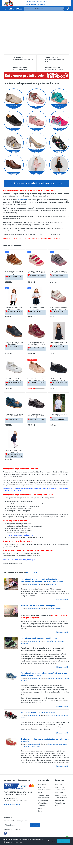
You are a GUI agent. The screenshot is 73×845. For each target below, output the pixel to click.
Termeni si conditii (43, 795)
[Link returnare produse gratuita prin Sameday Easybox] (36, 75)
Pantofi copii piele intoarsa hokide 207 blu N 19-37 (59, 379)
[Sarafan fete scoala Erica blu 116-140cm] (59, 331)
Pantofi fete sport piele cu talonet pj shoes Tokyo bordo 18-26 (36, 344)
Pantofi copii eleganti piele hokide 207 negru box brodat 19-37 (36, 415)
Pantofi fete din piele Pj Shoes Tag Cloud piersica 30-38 (36, 379)
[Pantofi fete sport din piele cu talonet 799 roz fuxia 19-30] (36, 260)
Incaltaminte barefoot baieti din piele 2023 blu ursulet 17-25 (14, 415)
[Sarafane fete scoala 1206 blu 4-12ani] (14, 439)
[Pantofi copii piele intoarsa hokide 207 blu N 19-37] (59, 368)
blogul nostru (31, 572)
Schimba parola (60, 790)
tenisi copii (51, 715)
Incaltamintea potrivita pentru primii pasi (38, 606)
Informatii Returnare (44, 803)
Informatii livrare (43, 800)
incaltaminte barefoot (54, 609)
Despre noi (41, 787)
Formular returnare (61, 798)
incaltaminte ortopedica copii (30, 746)
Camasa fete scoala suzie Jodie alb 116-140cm (14, 308)
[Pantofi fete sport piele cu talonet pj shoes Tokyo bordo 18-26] (36, 331)
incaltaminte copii (26, 611)
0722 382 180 (43, 1)
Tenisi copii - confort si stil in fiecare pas (38, 712)
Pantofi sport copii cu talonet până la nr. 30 (39, 638)
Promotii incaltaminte (44, 790)
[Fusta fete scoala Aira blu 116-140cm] (36, 296)
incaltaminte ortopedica (55, 678)
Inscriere (35, 825)
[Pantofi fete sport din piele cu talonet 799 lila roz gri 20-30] (59, 260)
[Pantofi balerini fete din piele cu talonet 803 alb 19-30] (14, 368)
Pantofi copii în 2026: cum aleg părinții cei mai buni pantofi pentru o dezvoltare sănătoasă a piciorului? (42, 580)
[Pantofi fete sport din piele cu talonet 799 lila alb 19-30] (59, 296)
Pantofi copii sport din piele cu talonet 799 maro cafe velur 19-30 (14, 272)
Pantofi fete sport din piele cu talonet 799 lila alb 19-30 (58, 308)
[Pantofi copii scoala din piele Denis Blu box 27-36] (14, 331)
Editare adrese (59, 787)
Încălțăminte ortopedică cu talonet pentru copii (36, 183)
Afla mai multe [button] (17, 842)
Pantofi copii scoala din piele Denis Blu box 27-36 (14, 343)
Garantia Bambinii (60, 795)
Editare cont (59, 784)
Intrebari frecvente (43, 798)
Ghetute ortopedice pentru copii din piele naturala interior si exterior (45, 740)
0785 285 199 (32, 1)
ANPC (40, 808)
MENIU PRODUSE (15, 9)
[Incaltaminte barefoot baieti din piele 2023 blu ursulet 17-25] (14, 403)
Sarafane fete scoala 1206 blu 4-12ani (14, 451)
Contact (40, 811)
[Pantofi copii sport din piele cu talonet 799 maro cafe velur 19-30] (14, 260)
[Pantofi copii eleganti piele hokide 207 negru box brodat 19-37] (36, 403)
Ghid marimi (41, 806)
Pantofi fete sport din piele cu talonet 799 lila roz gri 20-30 (58, 272)
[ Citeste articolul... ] (62, 600)
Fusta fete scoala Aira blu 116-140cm (36, 308)
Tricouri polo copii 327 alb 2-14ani (58, 415)
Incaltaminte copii (34, 584)
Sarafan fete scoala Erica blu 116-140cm (58, 343)
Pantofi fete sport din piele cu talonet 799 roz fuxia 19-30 (36, 272)
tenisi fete (59, 715)
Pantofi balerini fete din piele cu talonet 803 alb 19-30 (14, 379)
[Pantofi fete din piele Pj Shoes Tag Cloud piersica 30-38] (36, 368)
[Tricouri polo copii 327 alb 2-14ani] (59, 403)
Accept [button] (63, 841)
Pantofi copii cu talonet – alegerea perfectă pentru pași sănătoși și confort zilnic (44, 674)
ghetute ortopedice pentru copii (57, 744)
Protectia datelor (60, 800)
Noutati (40, 792)
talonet (36, 611)
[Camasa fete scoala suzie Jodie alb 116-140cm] (14, 296)
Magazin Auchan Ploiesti (12, 804)
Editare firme (59, 792)
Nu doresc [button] (51, 841)
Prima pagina (42, 784)
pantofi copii (22, 200)
